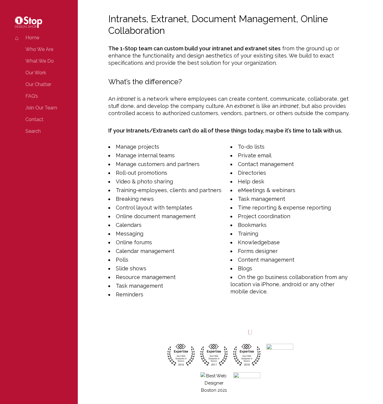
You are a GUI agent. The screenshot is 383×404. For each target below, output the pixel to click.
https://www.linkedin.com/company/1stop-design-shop (229, 332)
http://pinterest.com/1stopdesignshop (239, 332)
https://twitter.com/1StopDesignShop (208, 332)
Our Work (35, 73)
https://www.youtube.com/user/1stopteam (250, 332)
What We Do (39, 61)
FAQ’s (31, 96)
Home (32, 37)
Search (33, 131)
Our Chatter (38, 84)
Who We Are (39, 49)
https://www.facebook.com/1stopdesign (218, 332)
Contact (34, 119)
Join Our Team (41, 108)
